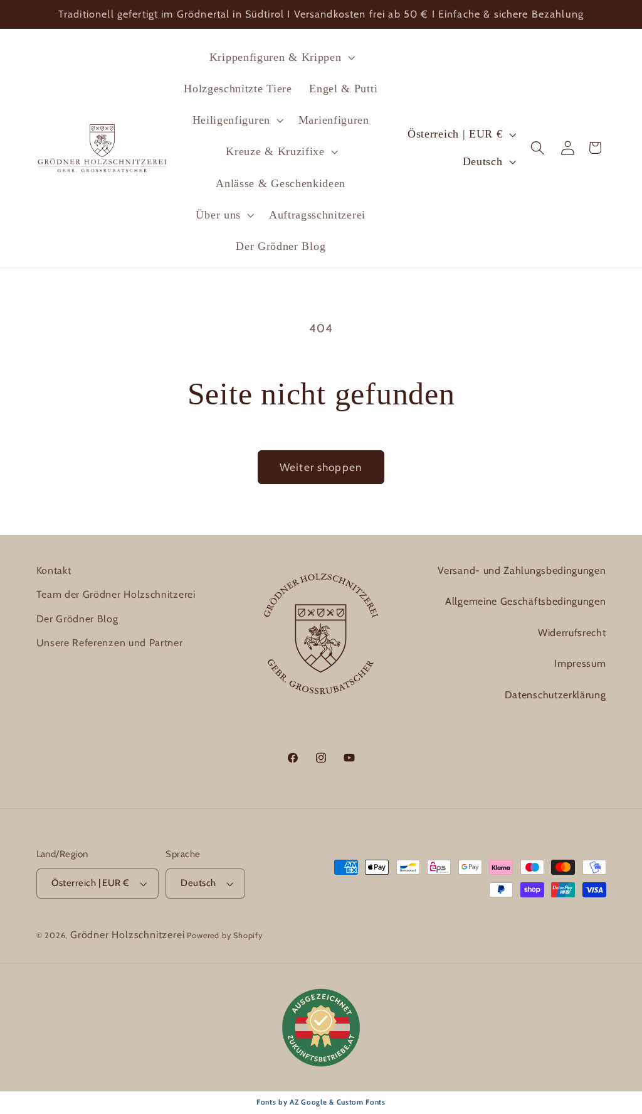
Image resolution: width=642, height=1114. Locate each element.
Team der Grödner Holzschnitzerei (116, 594)
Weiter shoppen (321, 466)
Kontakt (53, 570)
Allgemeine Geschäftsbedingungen (525, 601)
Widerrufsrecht (572, 633)
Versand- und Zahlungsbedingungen (522, 570)
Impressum (580, 663)
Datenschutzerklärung (555, 695)
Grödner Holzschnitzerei (127, 935)
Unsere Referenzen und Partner (109, 643)
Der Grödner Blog (77, 619)
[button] (280, 57)
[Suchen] (538, 148)
